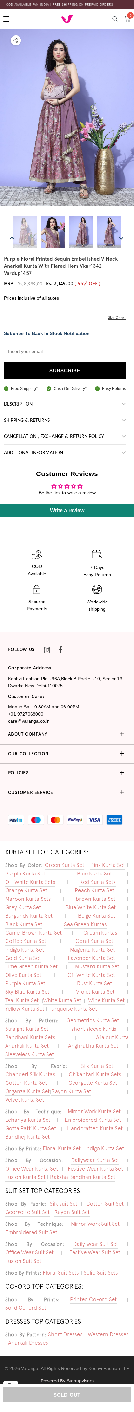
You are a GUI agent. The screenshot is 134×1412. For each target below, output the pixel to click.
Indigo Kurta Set (24, 949)
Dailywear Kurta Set (95, 1160)
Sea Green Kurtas (85, 924)
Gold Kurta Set (23, 958)
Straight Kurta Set (26, 1029)
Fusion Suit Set (23, 1261)
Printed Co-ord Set (93, 1299)
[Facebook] (60, 649)
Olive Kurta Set (23, 975)
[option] (67, 118)
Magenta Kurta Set (92, 949)
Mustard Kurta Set (97, 966)
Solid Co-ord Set (25, 1307)
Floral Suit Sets (61, 1272)
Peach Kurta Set (94, 890)
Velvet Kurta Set (24, 1099)
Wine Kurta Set (106, 1000)
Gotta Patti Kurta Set (30, 1128)
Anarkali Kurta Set (27, 1046)
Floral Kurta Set (62, 1148)
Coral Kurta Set (94, 941)
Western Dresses (108, 1334)
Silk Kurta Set (97, 1066)
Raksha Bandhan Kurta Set (82, 1177)
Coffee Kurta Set (25, 941)
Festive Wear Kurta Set (95, 1168)
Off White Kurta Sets (30, 882)
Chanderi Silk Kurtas (30, 1074)
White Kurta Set (62, 1000)
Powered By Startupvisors (67, 1380)
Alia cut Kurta (112, 1037)
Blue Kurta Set (94, 873)
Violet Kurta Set (95, 992)
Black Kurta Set (23, 924)
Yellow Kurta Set (24, 1008)
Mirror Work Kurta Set (94, 1111)
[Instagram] (47, 649)
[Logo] (67, 19)
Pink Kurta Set (107, 865)
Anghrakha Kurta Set (93, 1046)
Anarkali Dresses (28, 1343)
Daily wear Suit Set (95, 1244)
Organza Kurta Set (27, 1091)
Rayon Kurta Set (71, 1091)
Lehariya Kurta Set (27, 1120)
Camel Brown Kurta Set (33, 932)
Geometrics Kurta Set (92, 1020)
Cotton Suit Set (105, 1203)
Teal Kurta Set (22, 1000)
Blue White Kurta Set (90, 907)
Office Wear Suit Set (29, 1252)
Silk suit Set (63, 1203)
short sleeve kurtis (93, 1029)
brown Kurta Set (95, 899)
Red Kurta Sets (97, 882)
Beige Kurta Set (96, 916)
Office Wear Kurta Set (31, 1168)
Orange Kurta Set (26, 890)
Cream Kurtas (100, 932)
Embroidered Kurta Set (93, 1120)
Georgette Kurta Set (92, 1083)
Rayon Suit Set (72, 1212)
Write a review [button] (67, 510)
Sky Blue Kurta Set (27, 992)
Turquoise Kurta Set (73, 1008)
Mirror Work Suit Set (95, 1224)
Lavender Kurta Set (91, 958)
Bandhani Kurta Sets (30, 1037)
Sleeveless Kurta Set (29, 1054)
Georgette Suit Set (27, 1212)
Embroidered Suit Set (31, 1232)
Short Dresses (65, 1334)
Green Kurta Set (64, 865)
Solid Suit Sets (101, 1272)
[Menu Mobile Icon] (7, 19)
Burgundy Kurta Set (29, 916)
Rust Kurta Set (94, 983)
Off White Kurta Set (91, 975)
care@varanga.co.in (29, 721)
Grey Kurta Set (23, 907)
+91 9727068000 (25, 714)
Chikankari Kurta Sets (95, 1074)
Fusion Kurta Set (25, 1177)
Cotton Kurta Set (26, 1083)
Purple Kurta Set (25, 873)
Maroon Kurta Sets (28, 899)
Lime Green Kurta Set (31, 966)
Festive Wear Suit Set (94, 1252)
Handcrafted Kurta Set (95, 1128)
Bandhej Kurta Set (27, 1136)
